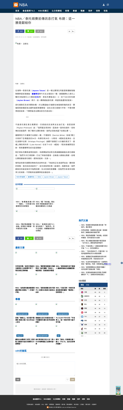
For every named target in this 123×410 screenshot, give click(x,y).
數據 (75, 10)
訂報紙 (82, 404)
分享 (21, 31)
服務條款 (58, 404)
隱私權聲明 (69, 404)
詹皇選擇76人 (29, 10)
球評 (90, 10)
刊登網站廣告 (30, 404)
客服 (46, 404)
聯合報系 (76, 404)
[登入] (104, 5)
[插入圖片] (67, 379)
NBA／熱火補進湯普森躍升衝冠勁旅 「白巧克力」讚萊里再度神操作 (93, 242)
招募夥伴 (94, 404)
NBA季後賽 (20, 177)
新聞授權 (51, 404)
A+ (73, 31)
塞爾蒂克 (31, 177)
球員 (106, 10)
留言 (41, 31)
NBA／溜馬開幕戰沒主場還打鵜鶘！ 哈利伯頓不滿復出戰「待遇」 (93, 268)
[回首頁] (23, 4)
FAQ (43, 404)
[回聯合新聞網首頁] (15, 4)
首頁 (17, 10)
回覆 (72, 379)
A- (70, 31)
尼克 (39, 177)
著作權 (63, 404)
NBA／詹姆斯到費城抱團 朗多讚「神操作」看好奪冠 (93, 226)
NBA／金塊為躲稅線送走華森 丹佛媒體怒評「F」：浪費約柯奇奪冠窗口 (93, 273)
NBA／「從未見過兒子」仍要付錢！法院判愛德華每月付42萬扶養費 (94, 252)
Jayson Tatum (62, 177)
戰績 (83, 10)
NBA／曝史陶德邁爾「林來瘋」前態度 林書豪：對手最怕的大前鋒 (94, 236)
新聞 (67, 10)
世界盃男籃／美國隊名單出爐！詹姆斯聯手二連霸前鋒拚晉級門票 (94, 231)
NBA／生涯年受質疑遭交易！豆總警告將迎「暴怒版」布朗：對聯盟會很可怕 (94, 263)
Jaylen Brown (49, 177)
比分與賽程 (57, 10)
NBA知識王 (43, 10)
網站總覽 (37, 404)
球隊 (98, 10)
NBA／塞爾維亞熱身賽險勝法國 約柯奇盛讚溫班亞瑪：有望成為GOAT (93, 257)
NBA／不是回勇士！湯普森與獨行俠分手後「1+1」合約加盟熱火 (94, 247)
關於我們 (88, 404)
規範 (18, 379)
